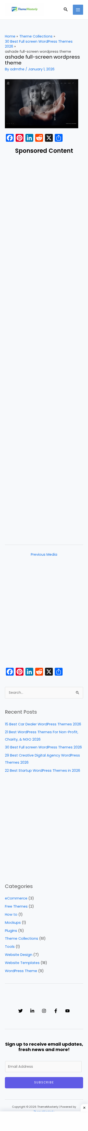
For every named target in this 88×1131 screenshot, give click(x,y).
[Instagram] (44, 1011)
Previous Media (44, 554)
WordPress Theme (21, 970)
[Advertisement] (44, 348)
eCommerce (16, 898)
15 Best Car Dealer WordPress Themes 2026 (43, 724)
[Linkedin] (32, 1011)
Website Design (18, 954)
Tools (10, 946)
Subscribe (44, 1082)
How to (11, 914)
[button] (66, 9)
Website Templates (22, 962)
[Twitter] (20, 1011)
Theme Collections (21, 938)
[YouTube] (67, 1011)
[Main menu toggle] (78, 10)
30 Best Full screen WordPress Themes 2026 (43, 747)
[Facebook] (56, 1011)
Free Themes (16, 906)
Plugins (11, 930)
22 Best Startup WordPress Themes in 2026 (42, 770)
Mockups (13, 922)
